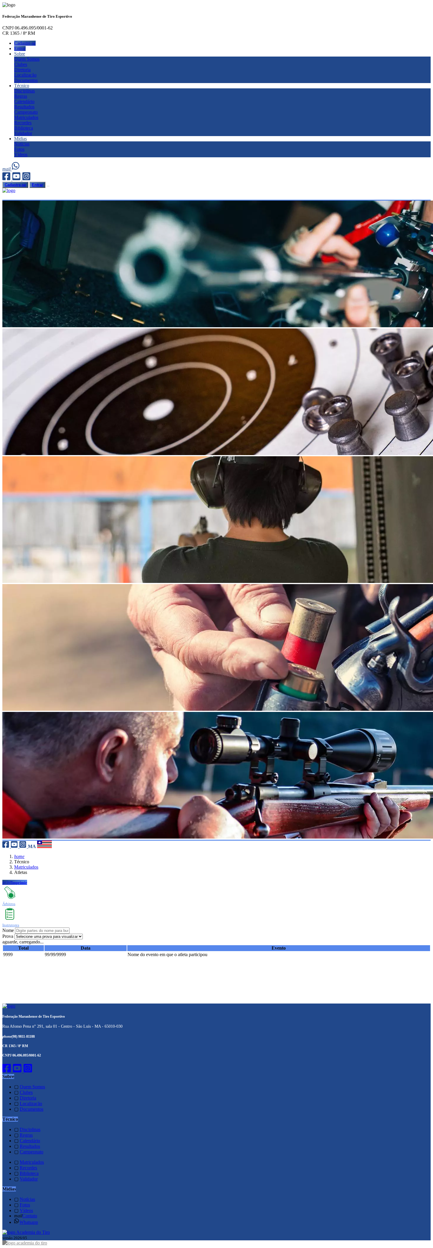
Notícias (21, 143)
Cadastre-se (25, 43)
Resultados (24, 106)
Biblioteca (23, 127)
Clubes (20, 64)
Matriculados (26, 117)
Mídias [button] (20, 138)
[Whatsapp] (16, 168)
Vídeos (20, 154)
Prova (7, 936)
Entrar (20, 48)
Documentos (26, 80)
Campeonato (26, 112)
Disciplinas (24, 90)
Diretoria (22, 69)
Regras (20, 96)
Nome (8, 930)
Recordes (23, 122)
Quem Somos (26, 59)
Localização (25, 74)
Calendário (24, 101)
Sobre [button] (19, 53)
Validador (23, 133)
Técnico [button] (21, 85)
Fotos (19, 149)
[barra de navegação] (48, 186)
